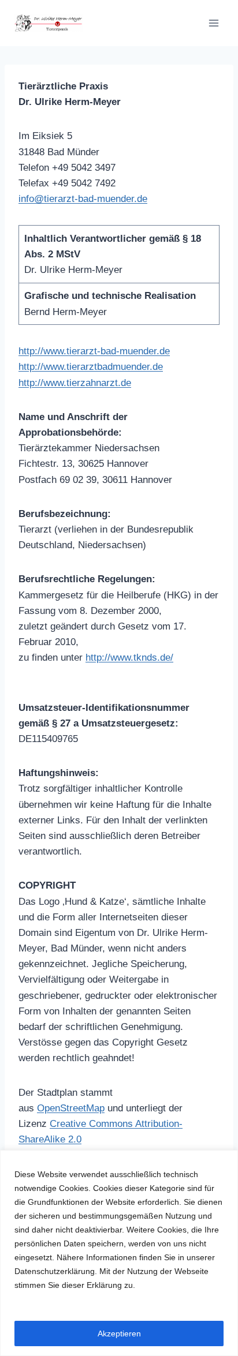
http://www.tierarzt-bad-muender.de (94, 351)
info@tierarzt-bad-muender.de (82, 198)
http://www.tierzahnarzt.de (74, 382)
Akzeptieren (119, 1333)
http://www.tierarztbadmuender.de (90, 366)
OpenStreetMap (71, 1108)
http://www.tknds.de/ (129, 657)
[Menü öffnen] (213, 23)
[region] (119, 1253)
